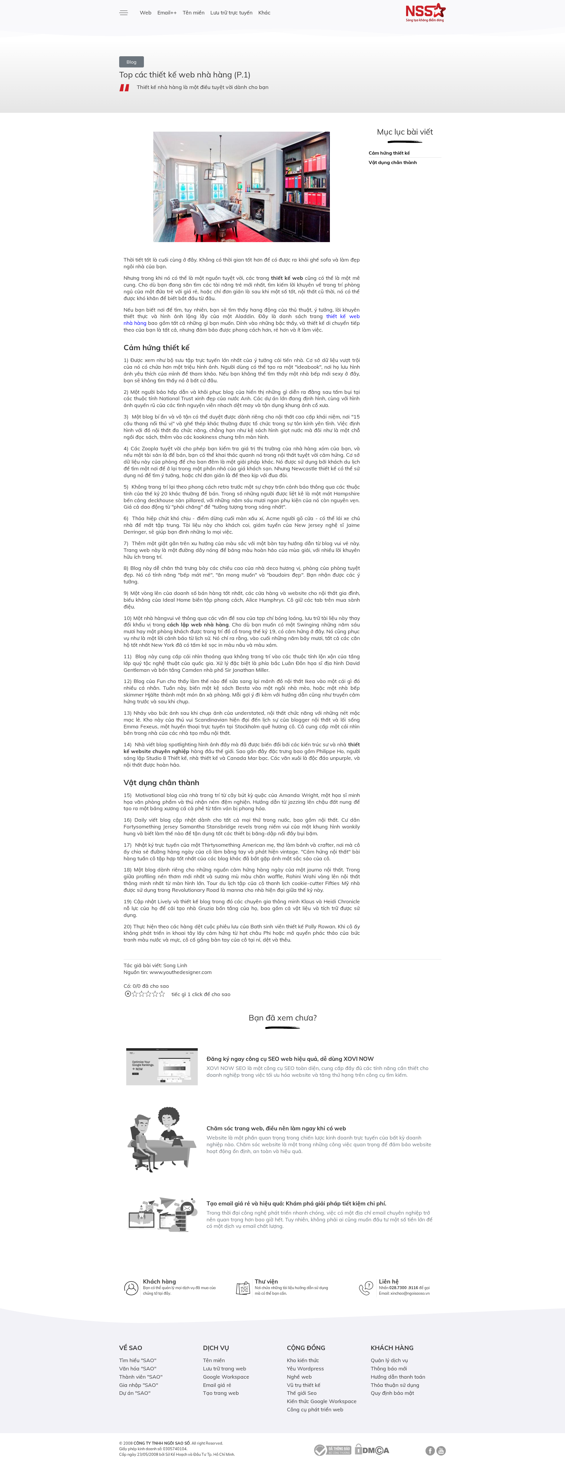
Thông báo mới (389, 1368)
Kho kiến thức (303, 1360)
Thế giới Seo (302, 1393)
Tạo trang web (221, 1393)
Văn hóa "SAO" (137, 1368)
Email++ (167, 12)
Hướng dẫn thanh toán (398, 1376)
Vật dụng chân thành (393, 162)
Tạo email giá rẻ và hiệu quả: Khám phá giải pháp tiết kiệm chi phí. (296, 1203)
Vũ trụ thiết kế (303, 1385)
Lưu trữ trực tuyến (231, 12)
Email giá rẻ (217, 1385)
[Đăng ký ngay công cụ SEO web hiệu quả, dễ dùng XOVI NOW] (162, 1066)
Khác (264, 12)
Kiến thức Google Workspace (322, 1401)
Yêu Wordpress (305, 1368)
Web (146, 12)
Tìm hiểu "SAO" (137, 1360)
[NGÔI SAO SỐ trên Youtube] (440, 1453)
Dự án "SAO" (134, 1393)
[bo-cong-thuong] (332, 1449)
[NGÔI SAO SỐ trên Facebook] (429, 1453)
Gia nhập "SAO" (138, 1385)
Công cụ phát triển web (315, 1409)
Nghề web (299, 1376)
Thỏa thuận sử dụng (395, 1385)
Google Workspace (226, 1376)
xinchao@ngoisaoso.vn (410, 1293)
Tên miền (194, 12)
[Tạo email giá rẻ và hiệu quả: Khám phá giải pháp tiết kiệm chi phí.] (162, 1214)
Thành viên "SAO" (140, 1376)
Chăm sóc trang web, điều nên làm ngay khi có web (276, 1128)
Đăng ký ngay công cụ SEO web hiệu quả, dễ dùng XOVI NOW (290, 1058)
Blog (132, 62)
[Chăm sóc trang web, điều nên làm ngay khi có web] (162, 1140)
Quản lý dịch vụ (389, 1360)
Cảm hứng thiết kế (390, 153)
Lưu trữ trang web (224, 1368)
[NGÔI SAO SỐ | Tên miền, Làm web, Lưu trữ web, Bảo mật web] (408, 12)
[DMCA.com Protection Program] (372, 1449)
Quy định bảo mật (392, 1393)
